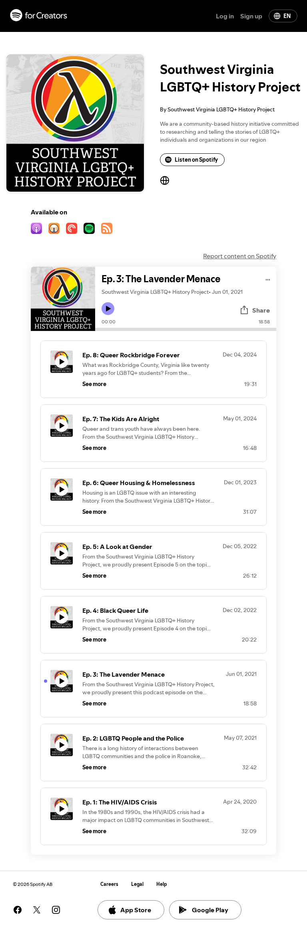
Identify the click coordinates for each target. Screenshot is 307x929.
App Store (135, 909)
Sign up (251, 16)
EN (287, 16)
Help (161, 884)
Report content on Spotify (239, 256)
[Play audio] (268, 278)
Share (261, 310)
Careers (109, 884)
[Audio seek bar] (185, 329)
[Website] (164, 180)
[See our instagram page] (56, 910)
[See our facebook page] (17, 910)
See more (94, 384)
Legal (137, 884)
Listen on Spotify (196, 160)
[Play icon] (108, 308)
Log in (225, 16)
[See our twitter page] (37, 910)
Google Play (210, 909)
